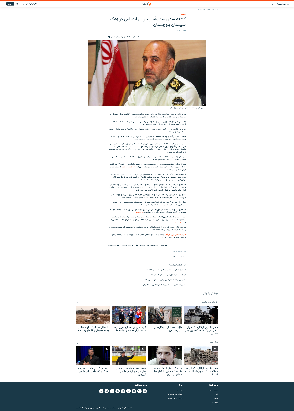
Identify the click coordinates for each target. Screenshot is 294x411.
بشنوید (213, 343)
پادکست (215, 403)
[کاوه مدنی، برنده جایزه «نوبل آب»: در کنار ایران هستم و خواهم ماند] (129, 315)
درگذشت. (139, 212)
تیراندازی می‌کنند (128, 167)
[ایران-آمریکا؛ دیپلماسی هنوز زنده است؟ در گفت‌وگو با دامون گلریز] (93, 355)
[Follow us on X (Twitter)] (123, 391)
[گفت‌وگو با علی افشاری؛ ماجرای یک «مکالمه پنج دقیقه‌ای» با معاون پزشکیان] (165, 355)
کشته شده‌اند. (175, 222)
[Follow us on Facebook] (134, 391)
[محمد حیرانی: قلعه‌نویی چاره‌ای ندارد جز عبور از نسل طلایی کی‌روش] (129, 355)
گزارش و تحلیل (209, 302)
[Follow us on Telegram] (128, 391)
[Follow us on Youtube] (117, 391)
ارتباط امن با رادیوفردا (175, 398)
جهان (216, 398)
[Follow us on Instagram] (107, 391)
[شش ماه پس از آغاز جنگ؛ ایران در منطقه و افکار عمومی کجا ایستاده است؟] (201, 355)
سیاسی (183, 14)
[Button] (136, 37)
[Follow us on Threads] (101, 391)
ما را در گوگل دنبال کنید (30, 3)
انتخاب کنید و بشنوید (175, 394)
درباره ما (179, 390)
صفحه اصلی (214, 390)
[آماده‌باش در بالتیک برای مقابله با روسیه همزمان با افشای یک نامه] (93, 315)
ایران (216, 394)
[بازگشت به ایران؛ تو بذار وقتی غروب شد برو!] (165, 315)
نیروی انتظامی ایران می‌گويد (175, 234)
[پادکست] (17, 4)
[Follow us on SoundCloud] (112, 391)
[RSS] (139, 391)
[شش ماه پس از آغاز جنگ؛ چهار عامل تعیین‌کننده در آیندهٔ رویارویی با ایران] (201, 315)
